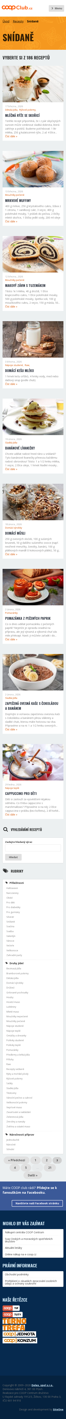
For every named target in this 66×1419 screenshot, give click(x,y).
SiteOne (58, 1409)
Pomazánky (11, 612)
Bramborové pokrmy (17, 973)
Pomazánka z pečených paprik (28, 618)
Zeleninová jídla (14, 1116)
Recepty (18, 21)
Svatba (10, 931)
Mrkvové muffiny (18, 200)
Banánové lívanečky (20, 448)
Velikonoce (12, 950)
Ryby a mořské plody (17, 1073)
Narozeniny (12, 893)
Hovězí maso (13, 1002)
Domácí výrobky (13, 527)
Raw (8, 1064)
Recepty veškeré (15, 1069)
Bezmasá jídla (13, 968)
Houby (9, 997)
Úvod (6, 21)
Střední (10, 1149)
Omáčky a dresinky (16, 1035)
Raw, (27, 365)
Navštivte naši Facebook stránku (37, 1203)
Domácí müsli (15, 533)
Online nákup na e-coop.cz (20, 1254)
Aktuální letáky (13, 1247)
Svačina (10, 926)
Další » (33, 1175)
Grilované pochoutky (17, 992)
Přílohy (10, 1059)
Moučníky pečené (14, 194)
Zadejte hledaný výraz (18, 842)
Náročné (11, 1144)
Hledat (13, 857)
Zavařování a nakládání (18, 1112)
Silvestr (10, 916)
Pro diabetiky (13, 907)
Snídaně (32, 21)
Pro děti (10, 902)
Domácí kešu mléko (19, 370)
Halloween (12, 888)
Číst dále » (11, 136)
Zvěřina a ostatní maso (18, 1126)
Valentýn (10, 936)
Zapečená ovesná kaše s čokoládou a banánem (31, 706)
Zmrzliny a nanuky (15, 1121)
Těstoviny (11, 1093)
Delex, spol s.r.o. (42, 1385)
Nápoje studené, (14, 365)
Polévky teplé (13, 1045)
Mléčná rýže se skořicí (22, 115)
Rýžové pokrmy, (27, 109)
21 (50, 1168)
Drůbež (10, 987)
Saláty (9, 1083)
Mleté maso (12, 1011)
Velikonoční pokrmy (16, 1102)
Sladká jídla (11, 442)
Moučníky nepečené (17, 1016)
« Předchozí (16, 1160)
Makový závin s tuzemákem (25, 285)
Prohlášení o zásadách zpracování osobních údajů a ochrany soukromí (31, 1282)
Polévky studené (15, 1040)
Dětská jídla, (12, 109)
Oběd (9, 897)
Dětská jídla (12, 978)
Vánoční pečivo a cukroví (19, 1097)
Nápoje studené (15, 1025)
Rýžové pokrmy (14, 1078)
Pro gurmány (13, 912)
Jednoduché (12, 1139)
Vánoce (10, 940)
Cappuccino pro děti (21, 793)
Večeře (10, 945)
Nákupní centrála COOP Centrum (24, 1232)
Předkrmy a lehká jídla (18, 1054)
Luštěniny (11, 1006)
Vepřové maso (14, 1107)
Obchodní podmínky (17, 1274)
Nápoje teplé (12, 788)
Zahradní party (14, 955)
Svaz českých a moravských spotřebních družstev (29, 1240)
